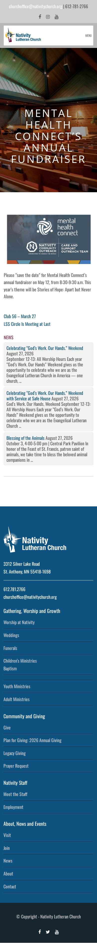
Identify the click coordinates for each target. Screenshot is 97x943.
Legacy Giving (14, 753)
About (8, 873)
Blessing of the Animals (25, 438)
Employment (13, 807)
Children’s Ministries (20, 660)
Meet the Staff (15, 794)
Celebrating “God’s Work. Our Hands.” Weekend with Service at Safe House (44, 396)
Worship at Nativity (19, 622)
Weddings (11, 635)
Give (7, 727)
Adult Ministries (16, 699)
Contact (9, 886)
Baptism (10, 668)
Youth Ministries (16, 686)
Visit (7, 835)
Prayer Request (16, 765)
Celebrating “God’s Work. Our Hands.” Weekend (44, 348)
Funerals (10, 648)
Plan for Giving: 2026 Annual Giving (32, 740)
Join (6, 848)
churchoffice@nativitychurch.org (35, 6)
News (7, 860)
